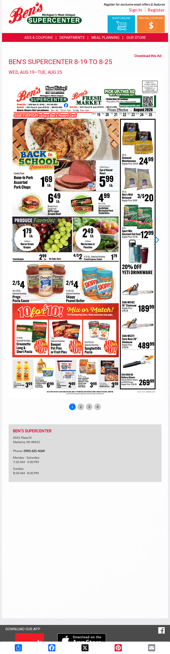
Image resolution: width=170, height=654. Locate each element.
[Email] (151, 647)
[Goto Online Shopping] (121, 23)
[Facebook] (51, 647)
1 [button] (72, 407)
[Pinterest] (118, 647)
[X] (85, 647)
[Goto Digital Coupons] (151, 23)
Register (156, 9)
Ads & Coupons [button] (38, 37)
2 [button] (81, 407)
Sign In (135, 9)
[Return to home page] (45, 13)
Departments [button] (72, 37)
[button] (156, 240)
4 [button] (98, 407)
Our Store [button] (136, 37)
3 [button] (89, 407)
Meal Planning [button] (105, 37)
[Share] (18, 647)
